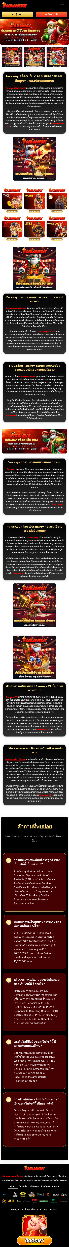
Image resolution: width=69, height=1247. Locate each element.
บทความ (55, 1186)
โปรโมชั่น (23, 1186)
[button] (62, 5)
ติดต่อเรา (45, 1186)
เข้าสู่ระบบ (34, 1186)
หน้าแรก (13, 1186)
